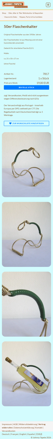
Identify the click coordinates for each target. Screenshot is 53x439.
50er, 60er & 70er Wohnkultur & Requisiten (25, 13)
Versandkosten (14, 95)
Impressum (7, 424)
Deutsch (5, 434)
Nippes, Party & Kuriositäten (30, 17)
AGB (15, 424)
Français (14, 434)
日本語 (39, 434)
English (23, 434)
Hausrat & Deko (10, 17)
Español (31, 434)
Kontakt (38, 427)
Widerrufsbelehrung (28, 424)
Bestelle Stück (26, 87)
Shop (4, 13)
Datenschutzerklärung (24, 427)
